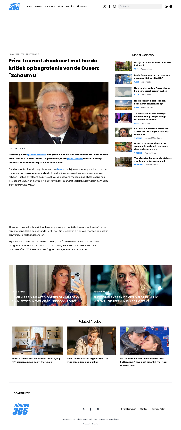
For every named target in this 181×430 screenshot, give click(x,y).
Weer (60, 6)
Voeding (70, 6)
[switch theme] (166, 6)
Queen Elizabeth (36, 154)
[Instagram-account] (114, 6)
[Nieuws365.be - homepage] (15, 6)
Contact (144, 409)
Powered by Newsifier (90, 424)
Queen (60, 169)
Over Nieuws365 (129, 409)
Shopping (50, 6)
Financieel (82, 6)
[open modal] (170, 6)
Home (29, 6)
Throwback (32, 54)
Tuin (136, 69)
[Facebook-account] (109, 6)
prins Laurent (75, 158)
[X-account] (104, 6)
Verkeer (38, 6)
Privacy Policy (158, 409)
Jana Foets (19, 148)
